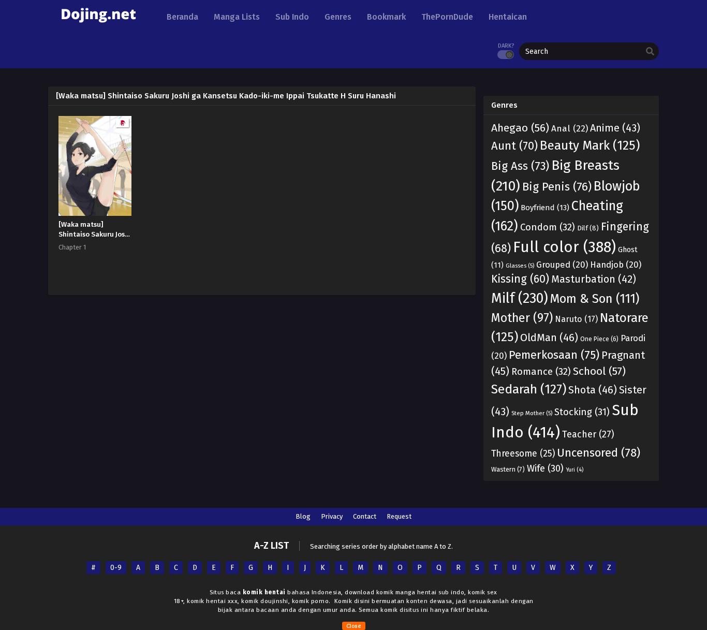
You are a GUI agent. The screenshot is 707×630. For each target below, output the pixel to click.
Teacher (588, 434)
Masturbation (593, 279)
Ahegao (520, 128)
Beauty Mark (590, 145)
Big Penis (557, 187)
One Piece (599, 339)
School (599, 371)
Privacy (332, 516)
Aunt (514, 146)
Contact (364, 516)
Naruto (576, 319)
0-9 (116, 567)
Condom (547, 227)
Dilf (588, 228)
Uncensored (598, 453)
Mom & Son (594, 298)
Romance (541, 371)
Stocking (582, 412)
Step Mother (531, 413)
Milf (519, 298)
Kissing (520, 279)
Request (399, 516)
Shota (592, 390)
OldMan (549, 337)
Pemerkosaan (554, 355)
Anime (615, 128)
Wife (545, 468)
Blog (303, 516)
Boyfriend (545, 207)
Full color (564, 247)
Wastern (508, 469)
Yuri (574, 469)
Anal (569, 128)
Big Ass (520, 166)
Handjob (615, 264)
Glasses (520, 265)
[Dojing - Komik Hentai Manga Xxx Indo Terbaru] (98, 26)
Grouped (562, 264)
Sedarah (528, 389)
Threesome (523, 453)
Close (353, 625)
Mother (522, 318)
